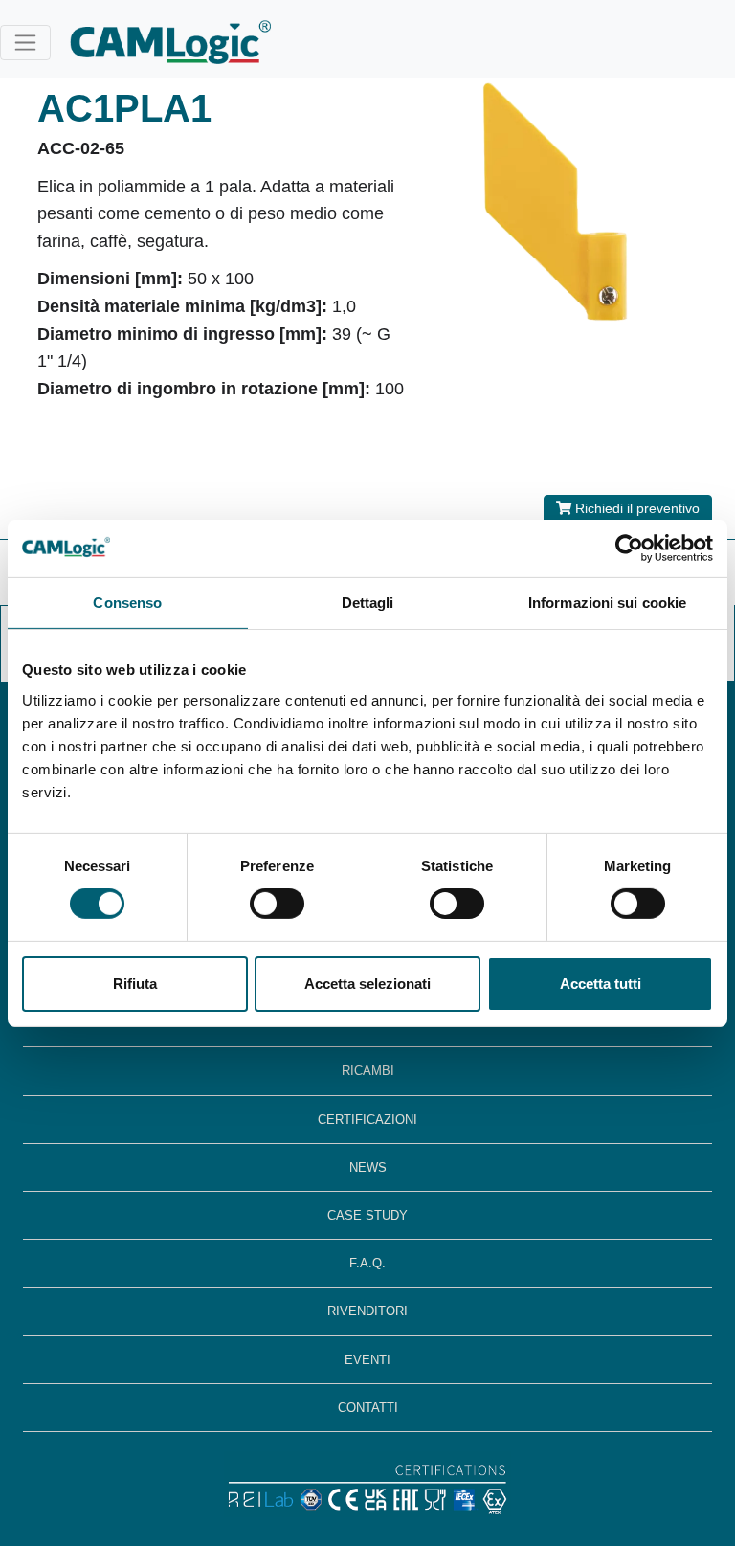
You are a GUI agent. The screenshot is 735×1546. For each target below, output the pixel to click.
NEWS (368, 1167)
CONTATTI (368, 1407)
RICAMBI (368, 1071)
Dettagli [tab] (368, 602)
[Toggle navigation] (25, 42)
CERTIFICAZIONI (367, 1119)
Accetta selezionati (367, 983)
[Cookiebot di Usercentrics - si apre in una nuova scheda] (629, 547)
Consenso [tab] (127, 602)
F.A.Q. (367, 1263)
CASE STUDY (367, 1215)
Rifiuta (135, 983)
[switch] (277, 903)
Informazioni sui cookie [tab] (607, 602)
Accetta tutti (600, 983)
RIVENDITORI (367, 1311)
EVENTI (367, 1360)
